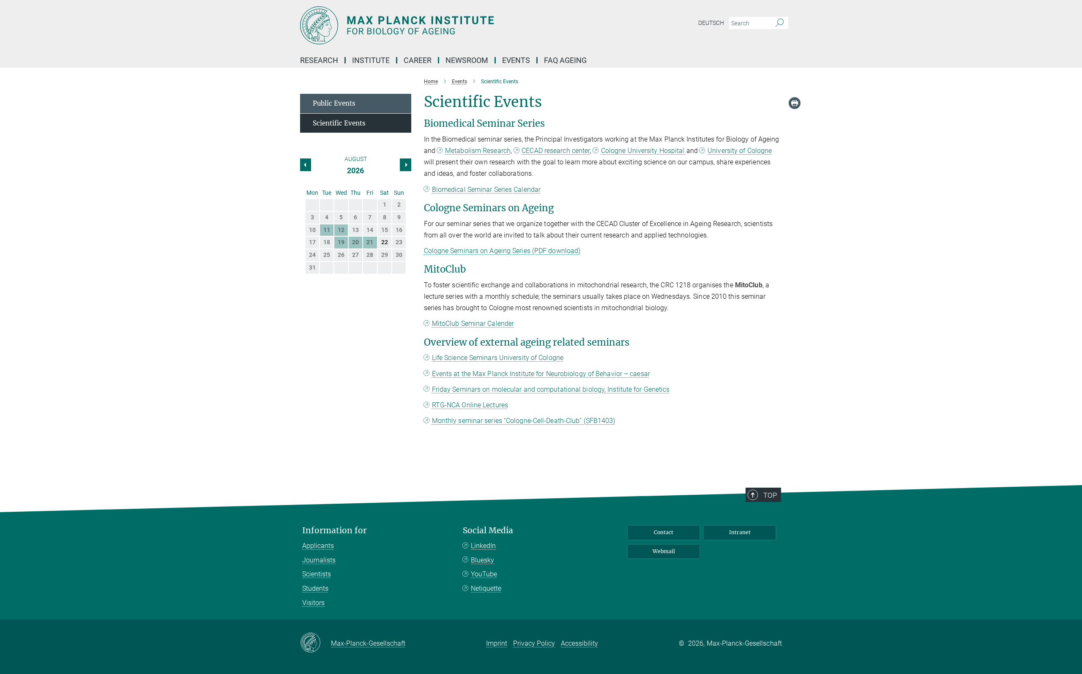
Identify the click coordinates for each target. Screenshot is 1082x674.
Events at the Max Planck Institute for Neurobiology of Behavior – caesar (541, 374)
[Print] (794, 103)
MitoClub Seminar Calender (473, 323)
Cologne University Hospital (643, 151)
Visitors (313, 603)
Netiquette (486, 588)
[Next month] (305, 164)
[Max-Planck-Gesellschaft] (315, 643)
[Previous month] (405, 164)
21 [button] (369, 242)
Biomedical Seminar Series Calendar (486, 190)
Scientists (316, 574)
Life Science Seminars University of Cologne (497, 358)
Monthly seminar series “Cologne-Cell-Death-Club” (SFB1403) (523, 421)
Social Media (488, 530)
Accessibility (579, 643)
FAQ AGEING (566, 60)
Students (315, 588)
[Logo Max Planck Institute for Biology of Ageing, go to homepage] (458, 25)
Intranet (740, 532)
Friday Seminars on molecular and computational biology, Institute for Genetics (551, 389)
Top (770, 495)
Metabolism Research (478, 151)
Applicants (318, 546)
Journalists (319, 560)
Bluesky (482, 560)
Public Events (334, 103)
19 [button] (341, 242)
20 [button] (355, 242)
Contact (663, 532)
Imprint (496, 643)
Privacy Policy (534, 643)
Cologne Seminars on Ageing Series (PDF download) (502, 251)
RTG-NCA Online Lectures (470, 405)
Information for (334, 530)
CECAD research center (556, 151)
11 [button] (326, 229)
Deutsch (711, 22)
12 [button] (341, 229)
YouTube (484, 574)
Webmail (664, 551)
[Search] (779, 23)
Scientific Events (339, 123)
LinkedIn (483, 546)
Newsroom (466, 60)
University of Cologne (740, 151)
